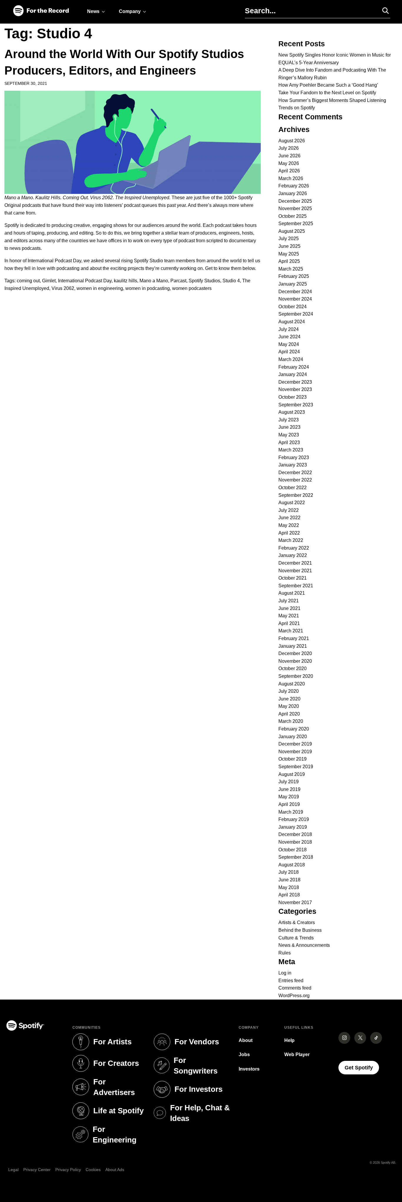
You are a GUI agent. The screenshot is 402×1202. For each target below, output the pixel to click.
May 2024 (288, 344)
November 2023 (295, 389)
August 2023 (291, 412)
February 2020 (293, 728)
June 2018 (289, 879)
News (93, 11)
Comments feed (294, 987)
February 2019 (293, 819)
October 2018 (292, 849)
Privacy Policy (68, 1169)
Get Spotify (362, 1067)
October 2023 (292, 397)
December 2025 (295, 201)
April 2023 (289, 442)
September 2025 (295, 223)
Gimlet (49, 280)
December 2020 (295, 653)
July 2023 (288, 419)
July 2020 (288, 691)
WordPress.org (294, 995)
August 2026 (291, 140)
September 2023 (295, 404)
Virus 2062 (63, 288)
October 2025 (292, 216)
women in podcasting (147, 288)
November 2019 (295, 751)
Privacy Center (37, 1169)
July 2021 (288, 600)
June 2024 (289, 336)
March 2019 (290, 811)
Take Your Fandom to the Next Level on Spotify (327, 92)
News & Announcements (304, 945)
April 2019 (289, 804)
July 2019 (288, 781)
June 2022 (289, 517)
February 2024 (293, 367)
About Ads (114, 1169)
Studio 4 (231, 280)
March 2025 (290, 268)
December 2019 (295, 743)
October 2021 (292, 578)
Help (289, 1040)
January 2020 (292, 736)
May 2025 (288, 253)
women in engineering (100, 288)
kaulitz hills (125, 280)
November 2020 (295, 661)
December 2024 (295, 291)
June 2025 (289, 246)
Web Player (297, 1054)
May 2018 (288, 887)
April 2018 (289, 894)
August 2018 (291, 864)
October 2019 (292, 758)
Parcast (178, 280)
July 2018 (288, 872)
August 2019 (291, 774)
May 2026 (288, 163)
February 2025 (293, 276)
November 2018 (295, 842)
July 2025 (288, 238)
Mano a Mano (153, 280)
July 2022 (288, 510)
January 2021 (292, 646)
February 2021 (293, 638)
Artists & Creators (296, 922)
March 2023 (290, 449)
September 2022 (295, 495)
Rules (284, 952)
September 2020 (295, 676)
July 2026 (288, 148)
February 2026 (293, 185)
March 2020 (290, 721)
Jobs (244, 1054)
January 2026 (292, 193)
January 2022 (292, 555)
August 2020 (291, 683)
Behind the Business (300, 930)
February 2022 (293, 547)
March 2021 (290, 630)
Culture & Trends (296, 937)
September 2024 (295, 313)
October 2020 (292, 668)
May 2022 (288, 525)
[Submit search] (383, 10)
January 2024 (292, 374)
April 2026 (289, 170)
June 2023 (289, 427)
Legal (13, 1169)
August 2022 (291, 502)
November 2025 (295, 208)
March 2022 (290, 540)
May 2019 (288, 796)
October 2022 (292, 487)
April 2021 (289, 623)
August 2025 (291, 231)
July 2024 (288, 329)
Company (130, 11)
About (246, 1040)
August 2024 (291, 321)
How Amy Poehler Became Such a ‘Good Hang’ (328, 85)
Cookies (93, 1169)
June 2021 (289, 608)
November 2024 (295, 298)
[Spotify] (41, 11)
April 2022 (289, 532)
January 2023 (292, 464)
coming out (28, 280)
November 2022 (295, 479)
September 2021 (295, 585)
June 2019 (289, 789)
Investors (249, 1068)
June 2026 (289, 155)
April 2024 (289, 351)
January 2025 (292, 283)
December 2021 (295, 562)
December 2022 (295, 472)
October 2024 (292, 306)
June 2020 (289, 698)
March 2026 (290, 178)
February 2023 (293, 457)
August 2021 (291, 593)
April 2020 (289, 713)
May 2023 (288, 434)
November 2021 (295, 570)
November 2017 (295, 902)
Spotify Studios (204, 280)
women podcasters (192, 288)
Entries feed (290, 980)
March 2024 (290, 359)
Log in (284, 972)
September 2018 (295, 857)
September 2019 (295, 766)
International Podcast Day (85, 280)
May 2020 (288, 706)
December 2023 (295, 382)
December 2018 (295, 834)
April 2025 (289, 261)
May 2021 (288, 615)
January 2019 (292, 827)
